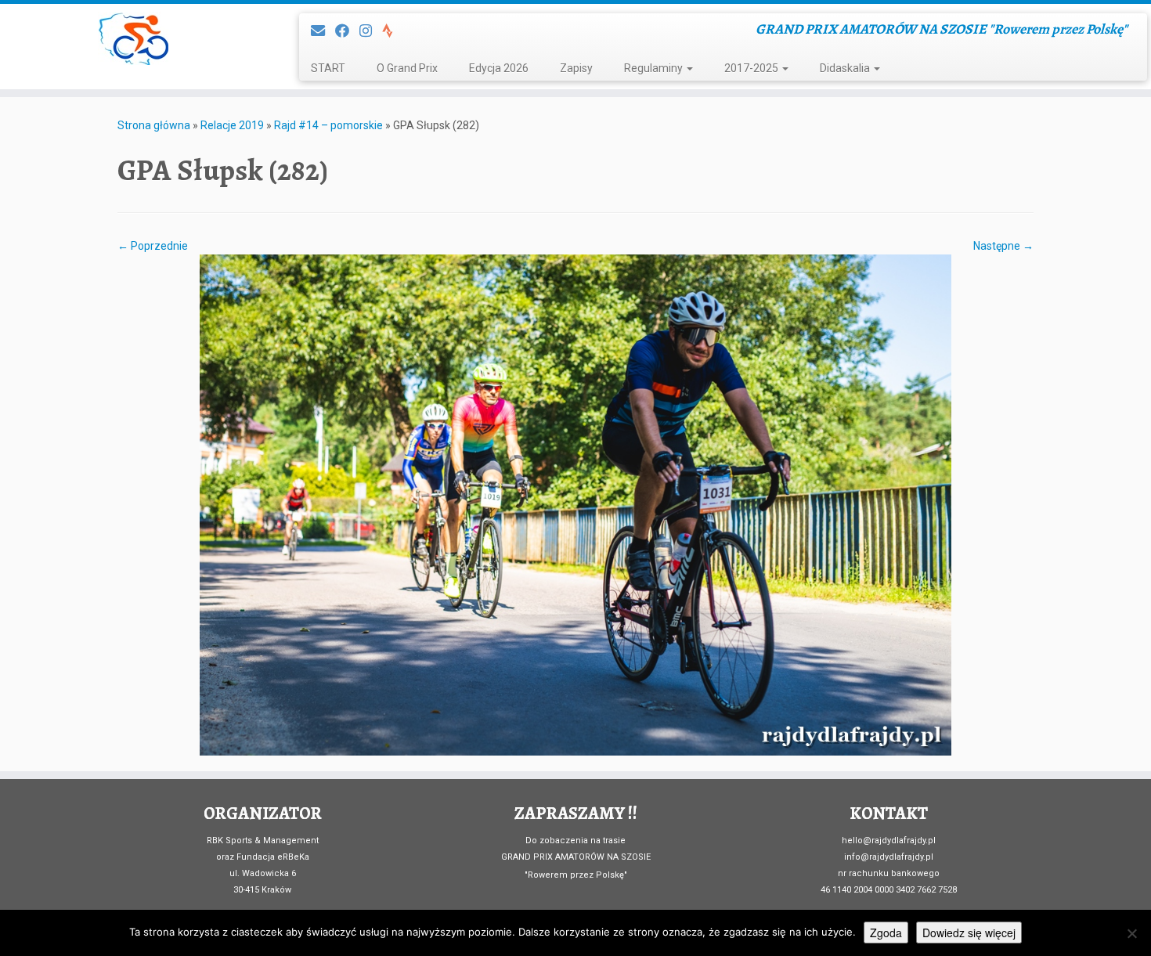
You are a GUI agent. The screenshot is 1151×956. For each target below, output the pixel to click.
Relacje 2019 (232, 125)
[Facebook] (347, 31)
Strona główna (153, 125)
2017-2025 (752, 68)
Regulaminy (654, 68)
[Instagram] (370, 31)
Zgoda (886, 932)
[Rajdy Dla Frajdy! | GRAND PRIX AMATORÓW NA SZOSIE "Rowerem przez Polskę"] (132, 38)
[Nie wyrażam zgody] (1131, 933)
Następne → (1003, 246)
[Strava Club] (392, 31)
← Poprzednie (152, 246)
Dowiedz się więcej (969, 932)
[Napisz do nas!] (323, 31)
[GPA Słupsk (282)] (575, 504)
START (328, 68)
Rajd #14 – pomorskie (328, 125)
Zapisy (576, 68)
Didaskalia (846, 68)
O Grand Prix (407, 68)
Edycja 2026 (499, 68)
